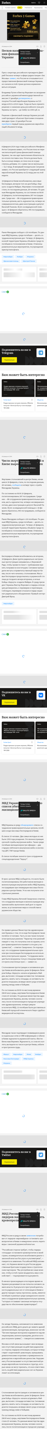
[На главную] (6, 3)
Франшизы (38, 7)
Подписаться (9, 331)
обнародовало (27, 796)
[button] (44, 2)
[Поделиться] (41, 46)
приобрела (6, 124)
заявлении (31, 1207)
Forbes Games (13, 7)
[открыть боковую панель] (39, 2)
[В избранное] (44, 46)
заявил (13, 78)
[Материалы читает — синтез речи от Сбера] (37, 46)
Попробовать (25, 62)
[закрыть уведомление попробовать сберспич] (37, 52)
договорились (24, 98)
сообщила (16, 456)
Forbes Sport (7, 371)
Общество (40, 371)
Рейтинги (28, 7)
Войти (33, 3)
